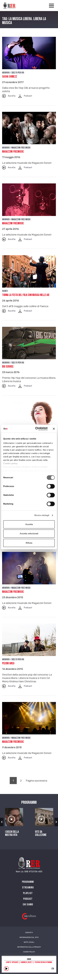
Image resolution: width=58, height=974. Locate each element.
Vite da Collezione (40, 833)
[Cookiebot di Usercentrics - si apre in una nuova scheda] (36, 429)
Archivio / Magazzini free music (16, 147)
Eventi (5, 291)
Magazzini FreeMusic (13, 152)
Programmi (28, 882)
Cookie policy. (10, 463)
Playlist (28, 893)
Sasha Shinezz (9, 77)
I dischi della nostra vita (12, 833)
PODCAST (28, 899)
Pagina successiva (36, 780)
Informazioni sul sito (29, 937)
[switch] (51, 486)
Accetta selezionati (29, 533)
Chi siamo (28, 904)
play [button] (6, 968)
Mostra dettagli (41, 515)
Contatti (29, 933)
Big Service (8, 367)
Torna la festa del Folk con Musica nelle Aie (25, 295)
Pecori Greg (8, 663)
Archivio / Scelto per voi (13, 72)
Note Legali (29, 942)
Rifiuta (29, 543)
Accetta (29, 524)
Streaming (28, 887)
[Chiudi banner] (54, 429)
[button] (2, 822)
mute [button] (52, 968)
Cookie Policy (29, 952)
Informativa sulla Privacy (29, 947)
